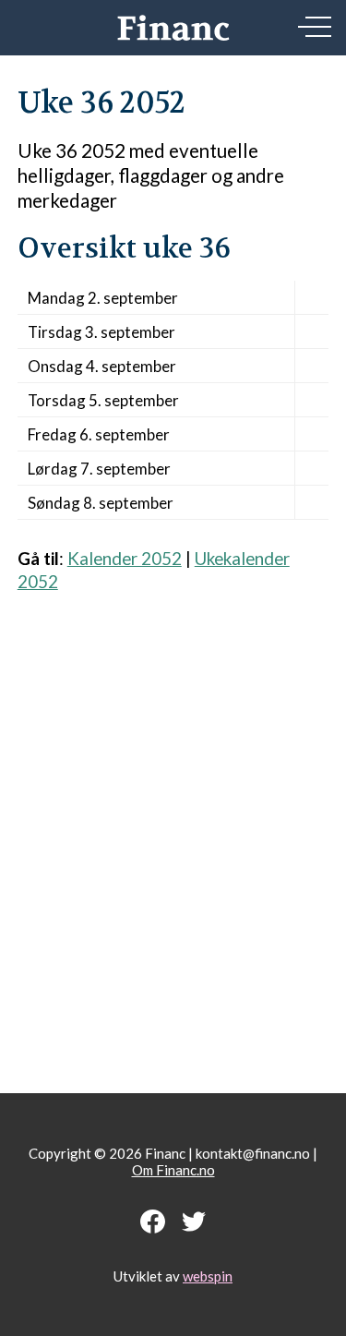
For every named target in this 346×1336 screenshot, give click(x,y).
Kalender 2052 (124, 558)
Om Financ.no (173, 1169)
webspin (208, 1276)
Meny (314, 27)
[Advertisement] (173, 833)
